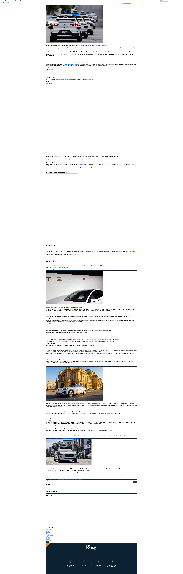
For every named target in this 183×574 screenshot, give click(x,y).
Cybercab (128, 313)
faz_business (10, 2)
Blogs (113, 554)
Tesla (74, 366)
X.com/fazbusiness (84, 565)
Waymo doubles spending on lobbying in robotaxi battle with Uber (55, 487)
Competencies (81, 554)
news (69, 479)
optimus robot (66, 366)
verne (70, 438)
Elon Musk (56, 270)
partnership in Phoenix (80, 47)
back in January (70, 307)
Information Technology (52, 479)
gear (67, 479)
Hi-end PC (47, 534)
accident (59, 479)
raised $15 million (80, 164)
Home (70, 554)
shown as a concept (61, 314)
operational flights (73, 248)
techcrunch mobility (66, 270)
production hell (75, 350)
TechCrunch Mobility (105, 45)
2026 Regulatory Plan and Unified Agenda (70, 64)
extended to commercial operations (81, 357)
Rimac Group (63, 438)
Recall (71, 479)
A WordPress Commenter (50, 493)
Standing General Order (92, 57)
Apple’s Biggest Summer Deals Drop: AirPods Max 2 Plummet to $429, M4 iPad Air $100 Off (59, 485)
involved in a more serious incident (91, 476)
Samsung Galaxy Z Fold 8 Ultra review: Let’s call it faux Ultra (55, 489)
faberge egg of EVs (72, 328)
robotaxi (61, 270)
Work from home (48, 540)
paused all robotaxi (75, 477)
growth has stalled (68, 336)
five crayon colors (76, 257)
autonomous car (63, 479)
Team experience (102, 554)
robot (69, 366)
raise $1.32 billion (57, 158)
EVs (57, 438)
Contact (109, 554)
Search (47, 480)
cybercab (56, 366)
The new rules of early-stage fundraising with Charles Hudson (59, 267)
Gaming (47, 533)
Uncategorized (48, 537)
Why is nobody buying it (75, 254)
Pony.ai (60, 438)
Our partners (94, 554)
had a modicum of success (64, 337)
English (163, 0)
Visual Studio (48, 539)
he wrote (133, 305)
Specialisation (87, 554)
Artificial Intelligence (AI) (49, 529)
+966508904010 (70, 565)
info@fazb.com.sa (70, 566)
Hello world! (56, 493)
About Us (74, 554)
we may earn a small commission (65, 269)
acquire (53, 167)
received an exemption (88, 356)
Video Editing (48, 538)
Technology (50, 270)
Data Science (48, 532)
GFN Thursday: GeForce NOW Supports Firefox (53, 488)
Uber (69, 270)
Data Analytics (48, 531)
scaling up (68, 256)
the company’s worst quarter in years (95, 339)
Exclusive (62, 366)
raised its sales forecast (105, 158)
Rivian (59, 270)
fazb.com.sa (98, 565)
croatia (56, 438)
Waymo (72, 270)
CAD (46, 530)
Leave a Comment (75, 270)
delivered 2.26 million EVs (71, 335)
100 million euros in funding (82, 415)
